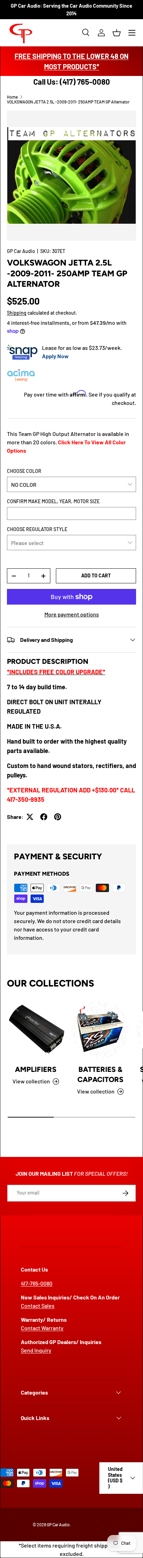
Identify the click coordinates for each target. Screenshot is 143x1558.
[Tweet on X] (30, 817)
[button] (116, 32)
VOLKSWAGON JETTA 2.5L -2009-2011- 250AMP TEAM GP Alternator (68, 102)
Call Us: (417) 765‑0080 (71, 81)
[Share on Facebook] (44, 817)
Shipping (16, 313)
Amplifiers (36, 1069)
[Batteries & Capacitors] (100, 1029)
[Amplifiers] (35, 1029)
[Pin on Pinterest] (58, 817)
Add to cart (96, 575)
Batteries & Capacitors (100, 1074)
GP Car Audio (21, 251)
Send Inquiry (36, 1350)
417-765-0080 (36, 1283)
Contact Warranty (42, 1328)
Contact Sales (37, 1305)
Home (12, 97)
